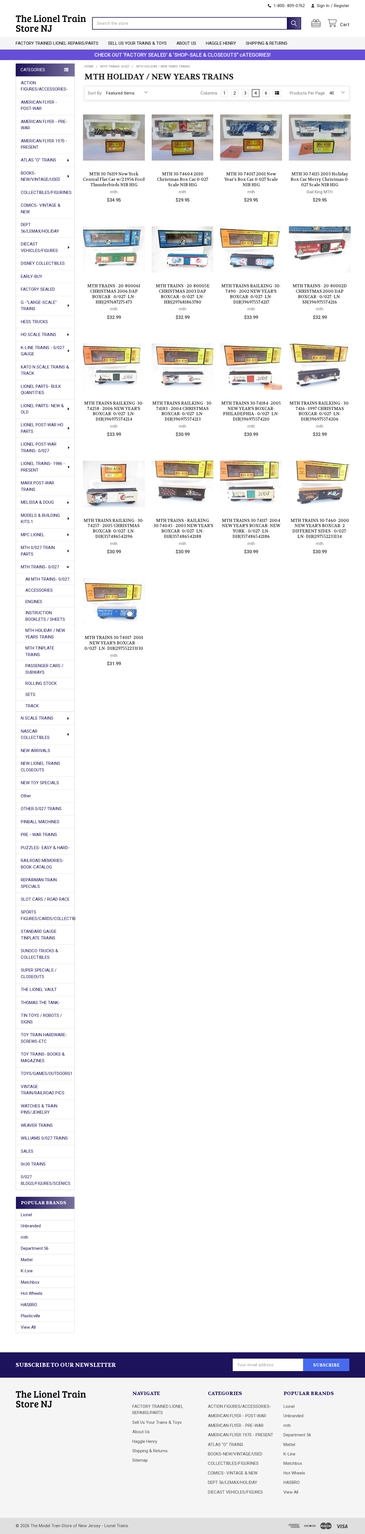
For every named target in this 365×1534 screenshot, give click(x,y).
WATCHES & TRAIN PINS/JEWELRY (39, 1109)
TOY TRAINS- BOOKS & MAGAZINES (43, 1057)
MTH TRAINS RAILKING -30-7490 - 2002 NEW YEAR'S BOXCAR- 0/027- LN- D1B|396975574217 (251, 294)
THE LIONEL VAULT (39, 989)
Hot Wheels (31, 1293)
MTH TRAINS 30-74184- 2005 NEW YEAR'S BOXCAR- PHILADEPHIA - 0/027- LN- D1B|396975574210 (251, 411)
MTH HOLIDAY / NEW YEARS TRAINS (45, 634)
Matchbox (30, 1282)
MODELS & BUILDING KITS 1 (40, 519)
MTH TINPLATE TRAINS (39, 651)
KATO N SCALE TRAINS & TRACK (45, 370)
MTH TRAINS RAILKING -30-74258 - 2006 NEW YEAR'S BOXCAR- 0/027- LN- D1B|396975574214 (114, 411)
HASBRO (29, 1304)
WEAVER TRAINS (37, 1125)
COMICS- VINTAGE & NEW (40, 208)
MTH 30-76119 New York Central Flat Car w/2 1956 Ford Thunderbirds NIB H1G (114, 179)
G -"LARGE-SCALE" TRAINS (39, 306)
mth (24, 1237)
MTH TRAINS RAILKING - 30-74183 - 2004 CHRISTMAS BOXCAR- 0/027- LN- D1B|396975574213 (182, 411)
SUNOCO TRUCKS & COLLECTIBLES (39, 954)
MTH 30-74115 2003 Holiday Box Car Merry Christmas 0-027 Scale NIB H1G (320, 179)
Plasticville (30, 1315)
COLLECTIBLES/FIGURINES (46, 192)
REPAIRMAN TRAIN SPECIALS (39, 883)
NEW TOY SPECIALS (40, 782)
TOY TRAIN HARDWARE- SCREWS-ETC (44, 1038)
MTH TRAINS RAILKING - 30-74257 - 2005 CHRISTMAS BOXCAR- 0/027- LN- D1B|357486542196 (114, 528)
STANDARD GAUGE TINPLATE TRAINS (38, 935)
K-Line (27, 1270)
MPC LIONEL (32, 534)
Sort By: (95, 93)
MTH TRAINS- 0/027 (40, 567)
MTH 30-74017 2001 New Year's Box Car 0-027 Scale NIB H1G (251, 179)
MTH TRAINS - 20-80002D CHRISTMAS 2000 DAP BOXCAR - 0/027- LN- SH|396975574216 (320, 294)
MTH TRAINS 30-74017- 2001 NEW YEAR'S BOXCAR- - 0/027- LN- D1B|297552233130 (113, 643)
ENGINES (33, 601)
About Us (186, 43)
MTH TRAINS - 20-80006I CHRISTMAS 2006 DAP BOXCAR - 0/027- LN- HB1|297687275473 (113, 294)
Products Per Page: (308, 93)
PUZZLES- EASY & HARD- (45, 847)
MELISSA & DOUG (37, 502)
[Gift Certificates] (317, 23)
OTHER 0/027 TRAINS (41, 808)
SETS (30, 694)
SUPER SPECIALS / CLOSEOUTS (38, 973)
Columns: (209, 93)
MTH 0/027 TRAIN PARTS (38, 551)
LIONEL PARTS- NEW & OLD (42, 409)
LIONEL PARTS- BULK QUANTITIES (41, 390)
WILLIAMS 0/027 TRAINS (44, 1138)
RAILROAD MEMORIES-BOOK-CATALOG (42, 864)
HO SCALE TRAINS (38, 334)
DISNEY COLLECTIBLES (43, 263)
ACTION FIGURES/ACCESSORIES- (44, 86)
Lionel (26, 1214)
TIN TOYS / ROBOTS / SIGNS (41, 1019)
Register (341, 5)
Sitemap (140, 1460)
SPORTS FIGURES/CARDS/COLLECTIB (47, 915)
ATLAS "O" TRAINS (38, 160)
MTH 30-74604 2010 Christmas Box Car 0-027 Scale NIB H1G (182, 179)
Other (26, 795)
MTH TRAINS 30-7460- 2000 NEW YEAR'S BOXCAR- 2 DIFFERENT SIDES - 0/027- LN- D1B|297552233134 (320, 528)
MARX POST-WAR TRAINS (37, 486)
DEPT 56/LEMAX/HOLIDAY (40, 228)
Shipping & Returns (266, 43)
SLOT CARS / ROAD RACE (45, 899)
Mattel (27, 1259)
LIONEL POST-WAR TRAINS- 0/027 (38, 447)
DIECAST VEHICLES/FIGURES (39, 247)
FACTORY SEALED (38, 289)
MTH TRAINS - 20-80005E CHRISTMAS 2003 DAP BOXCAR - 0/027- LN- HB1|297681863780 (183, 294)
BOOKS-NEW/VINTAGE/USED (40, 176)
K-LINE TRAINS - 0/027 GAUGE (42, 351)
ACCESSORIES (39, 590)
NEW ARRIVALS (35, 750)
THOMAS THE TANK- (40, 1002)
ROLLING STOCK (41, 683)
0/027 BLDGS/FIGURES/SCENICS (45, 1180)
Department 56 (34, 1248)
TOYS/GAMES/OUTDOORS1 (46, 1073)
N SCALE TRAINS (37, 718)
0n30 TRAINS (33, 1164)
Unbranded (31, 1225)
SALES (27, 1151)
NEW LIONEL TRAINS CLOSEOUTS (40, 767)
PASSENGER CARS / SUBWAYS (44, 669)
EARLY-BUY (31, 276)
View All (28, 1327)
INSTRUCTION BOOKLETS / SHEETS (45, 616)
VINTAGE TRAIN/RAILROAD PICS (42, 1090)
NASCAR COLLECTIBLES (35, 734)
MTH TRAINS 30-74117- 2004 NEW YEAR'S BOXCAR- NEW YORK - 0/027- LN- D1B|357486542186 (251, 528)
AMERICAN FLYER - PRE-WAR (44, 125)
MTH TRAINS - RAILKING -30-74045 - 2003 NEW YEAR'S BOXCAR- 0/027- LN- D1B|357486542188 (182, 528)
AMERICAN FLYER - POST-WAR (39, 105)
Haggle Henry (221, 43)
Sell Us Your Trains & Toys (137, 43)
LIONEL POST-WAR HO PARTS (42, 428)
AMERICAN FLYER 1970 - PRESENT (44, 144)
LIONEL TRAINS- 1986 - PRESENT (43, 467)
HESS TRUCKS (34, 321)
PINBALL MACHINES (40, 821)
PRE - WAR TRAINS (39, 834)
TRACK (32, 705)
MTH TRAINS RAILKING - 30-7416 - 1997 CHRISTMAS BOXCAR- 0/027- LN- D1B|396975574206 (319, 411)
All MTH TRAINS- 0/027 (47, 579)
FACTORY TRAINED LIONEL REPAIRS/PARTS (57, 43)
